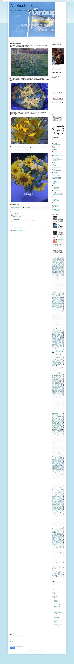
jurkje (63, 389)
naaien (62, 442)
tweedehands (55, 535)
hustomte (53, 382)
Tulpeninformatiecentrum (55, 533)
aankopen (60, 263)
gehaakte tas (60, 344)
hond (61, 379)
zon (54, 574)
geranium (57, 348)
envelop (53, 328)
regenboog (60, 486)
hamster (61, 366)
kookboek (53, 408)
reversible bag (54, 490)
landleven (59, 418)
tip (59, 528)
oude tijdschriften (58, 463)
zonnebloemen (20, 208)
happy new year (55, 372)
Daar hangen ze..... (57, 607)
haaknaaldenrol (61, 362)
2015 (54, 592)
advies (59, 264)
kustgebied (55, 417)
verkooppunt (53, 546)
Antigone (59, 270)
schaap (61, 495)
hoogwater (60, 380)
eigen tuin (54, 324)
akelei (62, 266)
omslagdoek (53, 455)
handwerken (58, 371)
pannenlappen (55, 466)
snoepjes (62, 510)
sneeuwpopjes (54, 510)
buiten (54, 299)
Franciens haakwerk (56, 209)
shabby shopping (54, 502)
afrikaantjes (54, 266)
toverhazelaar (61, 530)
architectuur (53, 273)
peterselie (53, 472)
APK (62, 270)
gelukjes (61, 345)
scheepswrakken (54, 496)
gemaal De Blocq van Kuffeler (57, 347)
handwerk (53, 371)
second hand (54, 500)
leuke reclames (58, 424)
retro (63, 488)
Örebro (56, 461)
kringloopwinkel (55, 414)
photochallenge (58, 472)
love (57, 430)
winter (58, 567)
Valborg (53, 541)
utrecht (57, 538)
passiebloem (62, 468)
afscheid (58, 266)
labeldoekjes (53, 418)
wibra (56, 564)
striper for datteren (55, 197)
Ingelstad (56, 384)
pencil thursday (55, 471)
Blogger (43, 650)
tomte (57, 529)
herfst (63, 374)
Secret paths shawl (56, 206)
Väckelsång (53, 539)
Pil (53, 473)
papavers (55, 467)
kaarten (57, 391)
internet (61, 386)
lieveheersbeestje (54, 428)
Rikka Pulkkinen (54, 491)
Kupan (62, 415)
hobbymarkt (53, 377)
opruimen (57, 460)
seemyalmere (60, 500)
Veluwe (61, 543)
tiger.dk (63, 526)
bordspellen (62, 295)
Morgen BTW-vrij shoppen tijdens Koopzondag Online (58, 624)
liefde (56, 427)
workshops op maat (56, 200)
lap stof (62, 419)
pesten (61, 471)
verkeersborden (60, 545)
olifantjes (59, 453)
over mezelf (55, 464)
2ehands (61, 261)
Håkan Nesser (60, 364)
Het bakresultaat (56, 618)
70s (56, 263)
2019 (54, 589)
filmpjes (59, 335)
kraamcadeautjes (54, 411)
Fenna (53, 333)
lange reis (58, 419)
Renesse (53, 488)
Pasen (58, 468)
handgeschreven (59, 369)
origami (53, 462)
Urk (61, 537)
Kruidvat (53, 415)
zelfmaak (59, 572)
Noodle (53, 450)
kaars (59, 390)
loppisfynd (53, 430)
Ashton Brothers (55, 277)
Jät (55, 388)
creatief (53, 307)
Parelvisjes (54, 468)
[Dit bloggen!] (26, 207)
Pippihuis (58, 474)
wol (63, 567)
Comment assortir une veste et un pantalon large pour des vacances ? (58, 194)
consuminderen (54, 306)
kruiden (61, 414)
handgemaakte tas (55, 368)
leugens (59, 423)
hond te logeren (54, 380)
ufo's (59, 535)
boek (61, 293)
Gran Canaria (56, 354)
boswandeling (55, 297)
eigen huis (60, 323)
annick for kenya (60, 269)
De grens (60, 311)
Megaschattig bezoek (57, 617)
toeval (53, 529)
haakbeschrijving (59, 360)
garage (63, 340)
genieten (53, 348)
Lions (54, 429)
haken (53, 365)
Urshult (53, 538)
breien (53, 298)
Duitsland (60, 321)
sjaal (57, 504)
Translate (59, 44)
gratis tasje (53, 358)
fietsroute (54, 334)
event (62, 330)
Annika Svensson (54, 270)
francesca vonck (54, 339)
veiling (57, 543)
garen (54, 341)
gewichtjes (53, 350)
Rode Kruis (59, 491)
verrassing (58, 546)
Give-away (59, 216)
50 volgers (61, 262)
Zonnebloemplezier (57, 616)
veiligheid (53, 543)
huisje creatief (55, 199)
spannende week (59, 511)
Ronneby (58, 492)
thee (52, 526)
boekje (58, 294)
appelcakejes (58, 271)
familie (59, 332)
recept (54, 485)
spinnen (60, 513)
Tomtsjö (61, 529)
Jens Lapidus (59, 388)
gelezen (57, 345)
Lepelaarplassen (54, 423)
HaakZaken (55, 185)
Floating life (61, 336)
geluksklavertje (60, 346)
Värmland (57, 542)
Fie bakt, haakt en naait (57, 167)
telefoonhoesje (60, 524)
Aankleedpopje (21, 6)
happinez (62, 371)
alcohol (53, 267)
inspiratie (53, 386)
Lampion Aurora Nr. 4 (56, 188)
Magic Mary (53, 434)
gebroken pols (61, 341)
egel (56, 323)
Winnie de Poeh (54, 567)
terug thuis (53, 525)
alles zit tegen (57, 267)
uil (61, 535)
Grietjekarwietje (55, 205)
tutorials (62, 534)
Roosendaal (62, 492)
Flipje (57, 336)
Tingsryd (62, 527)
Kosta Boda (60, 410)
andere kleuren (54, 269)
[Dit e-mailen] (25, 207)
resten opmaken (58, 488)
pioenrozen (53, 474)
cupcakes (61, 308)
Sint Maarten (57, 503)
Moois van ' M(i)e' (56, 158)
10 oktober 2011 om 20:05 (17, 216)
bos (63, 296)
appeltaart (53, 272)
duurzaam (53, 322)
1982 (61, 259)
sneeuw (60, 509)
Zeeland (54, 572)
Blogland (53, 291)
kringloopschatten (55, 413)
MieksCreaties (55, 181)
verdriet (53, 544)
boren (57, 296)
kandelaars (61, 391)
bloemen (58, 289)
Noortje (53, 452)
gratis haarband (54, 357)
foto (57, 337)
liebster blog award (60, 426)
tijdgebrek (54, 527)
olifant (55, 453)
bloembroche (54, 289)
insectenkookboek (59, 385)
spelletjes (62, 512)
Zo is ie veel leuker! (57, 606)
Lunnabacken (54, 432)
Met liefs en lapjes (56, 174)
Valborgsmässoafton (58, 541)
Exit (52, 331)
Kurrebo (53, 416)
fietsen (63, 333)
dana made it (61, 309)
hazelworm (61, 373)
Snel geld (58, 510)
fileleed (53, 335)
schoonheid (60, 498)
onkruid (59, 456)
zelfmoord (53, 573)
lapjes (54, 420)
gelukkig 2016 (54, 346)
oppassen (53, 459)
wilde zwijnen (55, 565)
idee (60, 382)
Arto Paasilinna (54, 276)
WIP (60, 567)
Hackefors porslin (54, 364)
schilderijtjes (53, 497)
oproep (54, 460)
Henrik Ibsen (59, 374)
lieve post (60, 427)
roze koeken (55, 493)
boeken (53, 294)
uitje (56, 536)
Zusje (59, 575)
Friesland (59, 339)
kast (57, 393)
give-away (61, 351)
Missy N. (54, 192)
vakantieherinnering (60, 540)
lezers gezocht (54, 426)
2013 (58, 261)
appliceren (61, 272)
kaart (54, 391)
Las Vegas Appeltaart (57, 611)
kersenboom (60, 395)
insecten (53, 385)
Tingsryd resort (56, 528)
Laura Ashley (54, 421)
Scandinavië (55, 495)
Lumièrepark (62, 430)
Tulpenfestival (61, 532)
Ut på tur (54, 165)
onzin (54, 457)
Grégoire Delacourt (59, 358)
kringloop (60, 412)
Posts (54, 583)
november (55, 600)
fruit (55, 340)
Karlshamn (62, 392)
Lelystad (55, 422)
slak (59, 504)
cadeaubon (58, 300)
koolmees (57, 408)
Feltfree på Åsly (55, 172)
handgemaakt (59, 367)
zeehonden (62, 571)
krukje (56, 415)
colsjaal (53, 305)
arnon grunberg (60, 275)
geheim (53, 345)
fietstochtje (58, 334)
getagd (61, 349)
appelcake (53, 271)
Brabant (61, 297)
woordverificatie (61, 568)
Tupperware (54, 534)
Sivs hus (54, 164)
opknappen (60, 458)
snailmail (56, 509)
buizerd (57, 299)
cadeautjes (55, 301)
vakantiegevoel (54, 540)
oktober (55, 601)
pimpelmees (57, 473)
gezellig (56, 351)
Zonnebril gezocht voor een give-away (60, 240)
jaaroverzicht (54, 387)
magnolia (58, 434)
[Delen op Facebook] (28, 207)
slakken (63, 504)
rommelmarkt (53, 492)
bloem (56, 288)
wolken (54, 568)
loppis (61, 429)
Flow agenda (54, 337)
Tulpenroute (62, 533)
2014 (54, 593)
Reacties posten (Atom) (19, 227)
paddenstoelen (58, 465)
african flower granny (59, 265)
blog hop (62, 289)
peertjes (62, 470)
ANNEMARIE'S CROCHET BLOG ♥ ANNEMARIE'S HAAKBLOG (57, 178)
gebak (56, 341)
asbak (63, 276)
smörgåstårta (58, 508)
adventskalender (54, 264)
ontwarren (62, 456)
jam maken (58, 387)
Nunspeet (60, 452)
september (55, 626)
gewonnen (58, 350)
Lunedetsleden (60, 431)
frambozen (61, 338)
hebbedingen (54, 374)
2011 (54, 597)
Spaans (54, 511)
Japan (63, 387)
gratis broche (61, 356)
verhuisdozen (57, 544)
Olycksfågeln (53, 454)
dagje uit (56, 309)
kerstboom (53, 396)
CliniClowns (62, 303)
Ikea (60, 383)
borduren (54, 296)
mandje (62, 434)
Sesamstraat (61, 501)
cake (59, 301)
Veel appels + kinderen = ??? (58, 620)
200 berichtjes (59, 260)
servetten (53, 501)
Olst (62, 453)
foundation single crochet (55, 338)
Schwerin (61, 499)
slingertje (59, 505)
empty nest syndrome (55, 327)
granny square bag (59, 355)
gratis (57, 356)
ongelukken (54, 456)
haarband (61, 363)
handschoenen (60, 370)
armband (56, 275)
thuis (55, 526)
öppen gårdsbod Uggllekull (60, 459)
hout (59, 381)
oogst (57, 457)
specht (53, 512)
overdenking (60, 464)
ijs (62, 382)
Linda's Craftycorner (56, 190)
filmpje (56, 335)
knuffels (61, 404)
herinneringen (56, 375)
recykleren (53, 486)
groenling (53, 359)
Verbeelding (55, 169)
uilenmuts (53, 536)
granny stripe (54, 356)
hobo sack (58, 377)
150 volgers (57, 259)
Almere (14, 208)
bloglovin (57, 291)
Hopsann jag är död (55, 381)
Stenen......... (55, 150)
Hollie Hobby (56, 378)
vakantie (60, 539)
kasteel (60, 393)
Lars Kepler (57, 420)
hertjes (60, 375)
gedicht (57, 342)
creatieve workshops (59, 307)
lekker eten (62, 421)
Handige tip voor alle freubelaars (57, 175)
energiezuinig (61, 327)
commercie (57, 305)
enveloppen (59, 328)
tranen (56, 531)
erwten (58, 329)
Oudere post (46, 226)
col (58, 304)
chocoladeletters (57, 303)
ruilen (52, 494)
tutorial (58, 534)
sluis (58, 506)
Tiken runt (58, 527)
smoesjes (53, 508)
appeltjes (57, 272)
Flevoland (53, 336)
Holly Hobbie (61, 378)
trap (58, 531)
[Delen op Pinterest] (29, 207)
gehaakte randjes (54, 344)
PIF (63, 472)
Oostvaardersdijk (54, 458)
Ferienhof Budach (57, 333)
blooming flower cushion (55, 293)
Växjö (61, 542)
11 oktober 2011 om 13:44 (17, 222)
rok (62, 491)
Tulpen (57, 532)
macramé (61, 433)
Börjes (60, 296)
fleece (62, 335)
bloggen (54, 290)
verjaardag (54, 545)
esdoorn (61, 329)
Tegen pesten (56, 614)
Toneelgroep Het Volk (55, 530)
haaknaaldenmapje (55, 362)
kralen (53, 412)
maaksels (57, 433)
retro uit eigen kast (58, 489)
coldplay (61, 304)
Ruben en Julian (60, 493)
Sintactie (61, 503)
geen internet (61, 343)
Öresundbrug (60, 461)
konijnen (59, 406)
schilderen (60, 496)
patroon (62, 469)
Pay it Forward (55, 470)
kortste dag (54, 410)
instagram (57, 386)
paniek (63, 465)
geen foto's (56, 343)
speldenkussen (57, 512)
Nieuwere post (13, 226)
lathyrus (62, 420)
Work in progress (55, 569)
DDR (61, 310)
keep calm (57, 394)
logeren (57, 429)
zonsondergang (54, 575)
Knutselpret (55, 149)
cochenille (54, 304)
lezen (61, 425)
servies (57, 501)
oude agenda (58, 462)
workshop (61, 569)
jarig (53, 388)
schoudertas (53, 499)
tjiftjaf (61, 528)
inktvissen (60, 384)
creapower (60, 306)
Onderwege (58, 455)
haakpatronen (55, 363)
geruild (58, 349)
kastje (63, 393)
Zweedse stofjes (54, 578)
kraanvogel (60, 411)
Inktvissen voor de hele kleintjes (60, 224)
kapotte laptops (57, 392)
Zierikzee (59, 573)
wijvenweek (59, 564)
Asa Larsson (59, 276)
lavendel (58, 421)
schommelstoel (54, 498)
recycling (61, 485)
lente (61, 422)
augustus (55, 628)
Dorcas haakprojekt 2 (56, 210)
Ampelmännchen (60, 268)
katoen (54, 394)
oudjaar (63, 463)
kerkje (56, 395)
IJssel (53, 383)
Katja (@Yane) (15, 213)
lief (52, 427)
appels (62, 271)
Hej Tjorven (55, 143)
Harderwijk (60, 372)
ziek (56, 573)
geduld (60, 342)
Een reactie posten (15, 224)
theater (61, 525)
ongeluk (62, 455)
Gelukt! (59, 231)
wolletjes (57, 568)
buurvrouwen (54, 300)
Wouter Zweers (54, 570)
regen (57, 486)
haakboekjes (53, 361)
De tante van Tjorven (56, 139)
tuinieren (53, 532)
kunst (59, 415)
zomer (63, 573)
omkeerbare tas (60, 454)
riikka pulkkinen (60, 490)
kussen (57, 416)
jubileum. (56, 389)
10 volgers (59, 257)
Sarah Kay (56, 494)
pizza (53, 475)
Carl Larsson (57, 302)
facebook (55, 331)
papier (58, 467)
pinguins (61, 473)
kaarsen (62, 390)
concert (61, 305)
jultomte (60, 389)
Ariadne (58, 273)
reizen (59, 487)
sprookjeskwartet (54, 514)
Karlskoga (54, 393)
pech (59, 470)
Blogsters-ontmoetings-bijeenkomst (57, 248)
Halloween (57, 366)
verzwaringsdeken (60, 547)
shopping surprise (60, 502)
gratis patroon (60, 357)
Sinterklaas (53, 504)
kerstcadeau (60, 396)
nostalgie (56, 452)
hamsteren (53, 367)
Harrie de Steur (54, 373)
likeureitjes (59, 428)
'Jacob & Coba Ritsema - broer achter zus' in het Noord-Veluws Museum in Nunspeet (57, 141)
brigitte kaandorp (58, 298)
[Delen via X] (27, 207)
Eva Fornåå (53, 330)
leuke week (57, 425)
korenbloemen (57, 409)
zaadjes (58, 571)
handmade (54, 370)
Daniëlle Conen (54, 310)
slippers (63, 505)
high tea (58, 376)
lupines (58, 432)
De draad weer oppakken (56, 147)
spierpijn (55, 513)
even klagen (58, 330)
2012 (55, 261)
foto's (61, 337)
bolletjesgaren (54, 295)
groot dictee (58, 359)
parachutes (62, 467)
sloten (54, 506)
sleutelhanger (55, 505)
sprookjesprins (60, 514)
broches (62, 298)
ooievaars (61, 457)
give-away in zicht (57, 352)
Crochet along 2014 (55, 308)
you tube (59, 570)
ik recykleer (56, 383)
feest (62, 332)
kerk (52, 395)
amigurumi (55, 268)
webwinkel (53, 561)
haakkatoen (58, 361)
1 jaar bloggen (54, 257)
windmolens (60, 565)
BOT (58, 297)
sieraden (53, 503)
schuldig (58, 499)
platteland (61, 475)
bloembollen (60, 288)
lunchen (55, 431)
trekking (62, 531)
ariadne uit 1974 (57, 274)
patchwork (54, 469)
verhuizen (62, 544)
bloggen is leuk (59, 290)
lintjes (63, 428)
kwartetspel (60, 417)
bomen (58, 295)
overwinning (53, 465)
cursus (53, 309)
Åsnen (60, 277)
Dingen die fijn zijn (56, 162)
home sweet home (55, 379)
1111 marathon (57, 258)
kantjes (53, 392)
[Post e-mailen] (23, 207)
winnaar (56, 566)
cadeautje (62, 300)
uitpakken (59, 536)
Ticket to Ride (59, 526)
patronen (58, 469)
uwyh (61, 538)
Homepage (30, 226)
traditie (53, 531)
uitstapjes (58, 537)
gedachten (53, 342)
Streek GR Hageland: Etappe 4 (57, 170)
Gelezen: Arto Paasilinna (58, 602)
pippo (63, 474)
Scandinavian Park (61, 494)
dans (58, 310)
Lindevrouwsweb (56, 187)
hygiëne (57, 382)
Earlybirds (58, 322)
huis (61, 381)
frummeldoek (58, 340)
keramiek (61, 394)
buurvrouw (61, 299)
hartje (58, 373)
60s (52, 263)
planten (57, 475)
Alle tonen (62, 211)
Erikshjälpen (54, 329)
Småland (60, 507)
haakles (63, 361)
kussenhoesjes (61, 416)
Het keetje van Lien (56, 146)
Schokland (60, 497)
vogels (16, 208)
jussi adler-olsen (55, 390)
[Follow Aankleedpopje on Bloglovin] (57, 93)
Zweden (58, 576)
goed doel (57, 353)
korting (61, 409)
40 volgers (57, 262)
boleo (61, 294)
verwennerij (55, 547)
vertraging (62, 546)
